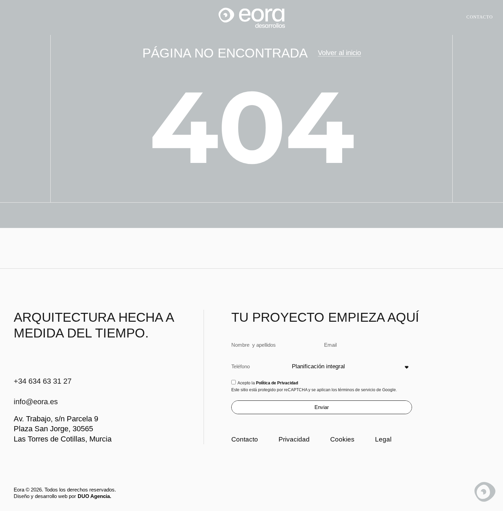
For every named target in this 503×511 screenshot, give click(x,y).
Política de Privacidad (277, 383)
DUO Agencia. (94, 496)
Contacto (244, 439)
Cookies (342, 439)
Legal (383, 439)
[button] (15, 17)
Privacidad (294, 439)
